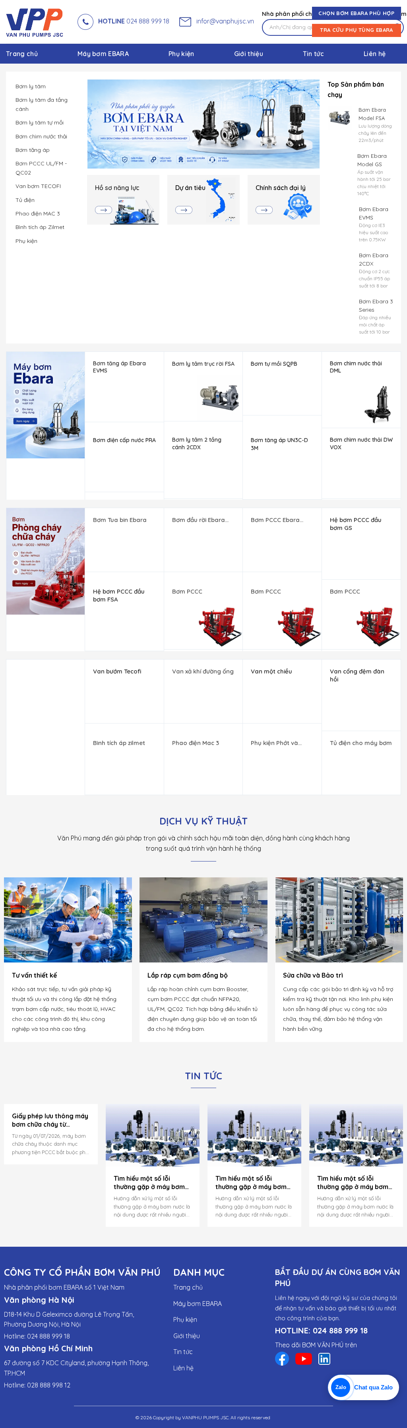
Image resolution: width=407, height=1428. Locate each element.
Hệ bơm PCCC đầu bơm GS (356, 524)
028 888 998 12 (48, 1385)
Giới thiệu (248, 54)
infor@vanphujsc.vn (223, 21)
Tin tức (313, 54)
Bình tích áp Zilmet (40, 227)
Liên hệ (375, 54)
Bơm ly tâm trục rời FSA (203, 363)
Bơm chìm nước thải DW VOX (361, 443)
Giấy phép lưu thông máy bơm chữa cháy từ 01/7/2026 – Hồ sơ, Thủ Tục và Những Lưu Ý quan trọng (50, 1120)
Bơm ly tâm (31, 86)
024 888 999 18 (133, 21)
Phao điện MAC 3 (38, 213)
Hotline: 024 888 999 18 (37, 1336)
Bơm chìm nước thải (41, 136)
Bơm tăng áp (33, 149)
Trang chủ (22, 54)
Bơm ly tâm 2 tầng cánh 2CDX (196, 443)
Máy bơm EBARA (103, 54)
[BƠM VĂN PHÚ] (36, 22)
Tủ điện (25, 200)
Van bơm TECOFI (38, 186)
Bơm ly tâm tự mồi (40, 122)
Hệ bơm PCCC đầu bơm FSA (119, 595)
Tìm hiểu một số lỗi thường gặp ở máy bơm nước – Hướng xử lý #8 (149, 1182)
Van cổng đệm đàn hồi (357, 675)
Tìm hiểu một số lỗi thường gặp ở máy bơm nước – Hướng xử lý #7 (251, 1182)
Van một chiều (271, 671)
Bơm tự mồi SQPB (274, 363)
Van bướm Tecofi (117, 671)
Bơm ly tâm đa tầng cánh (42, 104)
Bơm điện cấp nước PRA (124, 440)
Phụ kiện (181, 54)
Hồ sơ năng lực (117, 188)
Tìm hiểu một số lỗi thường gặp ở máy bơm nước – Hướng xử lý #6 (352, 1182)
